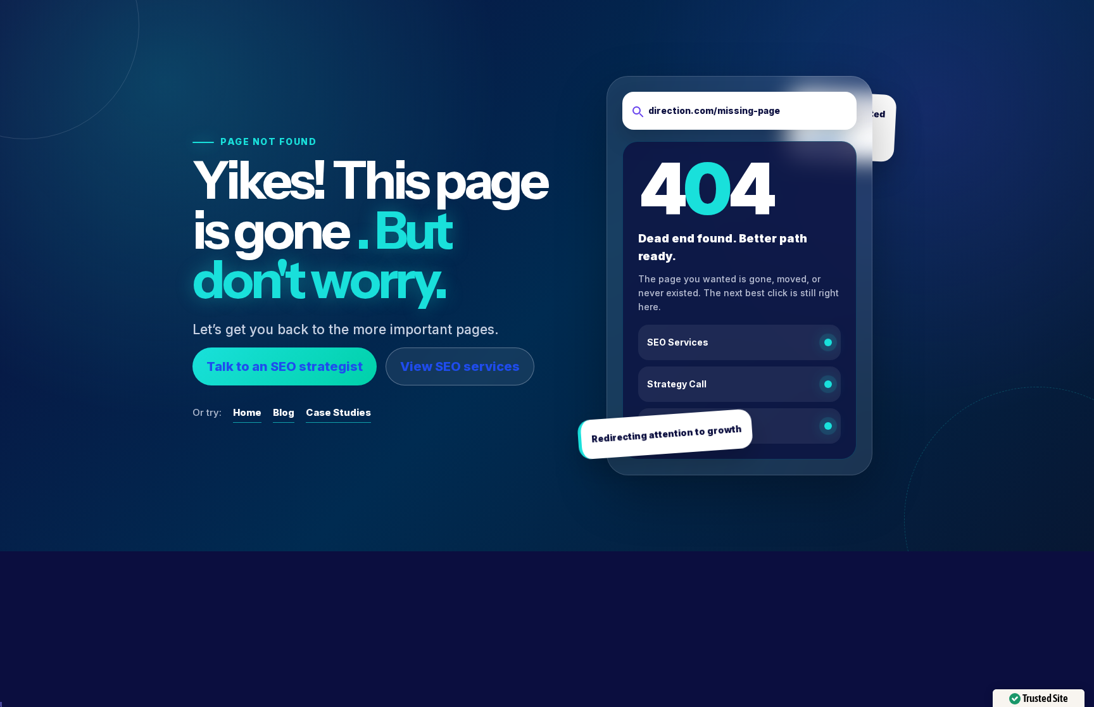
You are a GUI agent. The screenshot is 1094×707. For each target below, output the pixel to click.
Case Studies (338, 412)
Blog (283, 412)
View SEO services (460, 366)
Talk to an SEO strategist (284, 366)
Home (247, 412)
